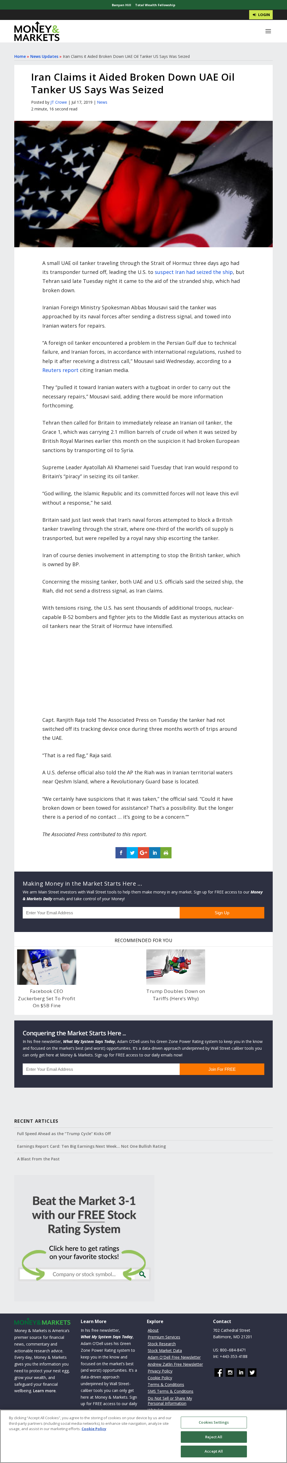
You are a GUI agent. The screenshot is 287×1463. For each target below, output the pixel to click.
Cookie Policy (160, 1377)
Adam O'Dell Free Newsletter (174, 1357)
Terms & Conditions (166, 1384)
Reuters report (60, 370)
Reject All (213, 1436)
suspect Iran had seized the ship (194, 272)
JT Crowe (58, 102)
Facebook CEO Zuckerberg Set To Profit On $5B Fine (46, 998)
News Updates (44, 56)
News (102, 102)
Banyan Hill (121, 5)
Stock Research (162, 1343)
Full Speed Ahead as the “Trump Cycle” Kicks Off (64, 1133)
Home (20, 56)
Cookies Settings (214, 1422)
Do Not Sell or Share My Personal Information (170, 1401)
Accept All (214, 1451)
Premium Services (164, 1337)
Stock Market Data (165, 1350)
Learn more (44, 1390)
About (153, 1330)
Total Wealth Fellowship (155, 5)
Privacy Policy (160, 1371)
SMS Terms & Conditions (170, 1391)
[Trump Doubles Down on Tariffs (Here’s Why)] (175, 967)
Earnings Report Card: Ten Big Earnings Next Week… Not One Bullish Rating (91, 1146)
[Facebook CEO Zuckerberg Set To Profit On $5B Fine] (46, 967)
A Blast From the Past (38, 1159)
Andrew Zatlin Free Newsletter (175, 1364)
